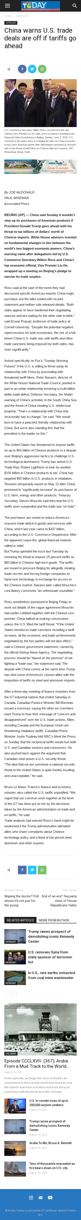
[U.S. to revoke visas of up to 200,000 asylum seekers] (15, 1106)
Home (8, 16)
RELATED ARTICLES (20, 920)
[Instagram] (31, 1197)
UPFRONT (22, 16)
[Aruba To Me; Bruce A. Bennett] (15, 1148)
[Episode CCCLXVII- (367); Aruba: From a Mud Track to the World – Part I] (40, 1029)
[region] (40, 167)
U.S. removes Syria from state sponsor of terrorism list (50, 957)
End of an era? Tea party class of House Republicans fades (59, 900)
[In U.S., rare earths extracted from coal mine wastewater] (15, 977)
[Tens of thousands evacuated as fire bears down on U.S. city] (15, 1169)
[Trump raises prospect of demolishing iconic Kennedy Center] (15, 936)
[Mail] (40, 1197)
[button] (40, 167)
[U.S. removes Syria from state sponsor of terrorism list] (15, 957)
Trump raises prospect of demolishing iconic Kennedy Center (51, 936)
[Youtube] (50, 1197)
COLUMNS (11, 1053)
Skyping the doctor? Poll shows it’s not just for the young (21, 900)
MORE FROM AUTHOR (54, 920)
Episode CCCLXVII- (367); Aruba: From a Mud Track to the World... (37, 1063)
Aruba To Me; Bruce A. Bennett (50, 1143)
